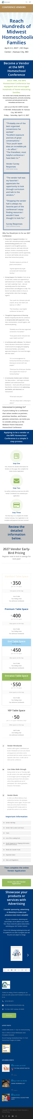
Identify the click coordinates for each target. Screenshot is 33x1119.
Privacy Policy (6, 1112)
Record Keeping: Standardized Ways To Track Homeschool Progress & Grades (15, 1039)
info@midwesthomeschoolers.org (14, 1005)
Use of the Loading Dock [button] (13, 838)
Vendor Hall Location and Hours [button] (15, 828)
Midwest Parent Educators (19, 1110)
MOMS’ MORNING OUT (18, 1083)
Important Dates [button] (10, 855)
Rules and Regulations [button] (12, 860)
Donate (9, 1015)
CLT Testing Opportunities (20, 1068)
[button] (30, 2)
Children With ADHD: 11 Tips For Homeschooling (16, 1030)
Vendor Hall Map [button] (10, 822)
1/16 (4, 970)
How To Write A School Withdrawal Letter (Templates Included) (14, 1034)
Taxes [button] (7, 833)
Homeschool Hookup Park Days (20, 1098)
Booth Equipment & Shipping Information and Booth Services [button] (17, 843)
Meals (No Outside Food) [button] (13, 849)
